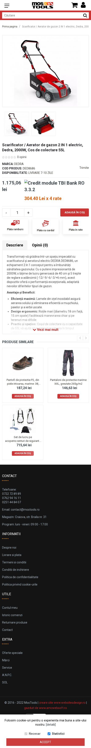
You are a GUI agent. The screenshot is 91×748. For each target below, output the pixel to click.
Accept (45, 742)
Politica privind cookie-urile (19, 584)
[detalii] (51, 724)
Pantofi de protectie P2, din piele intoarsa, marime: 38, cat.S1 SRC (23, 383)
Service (7, 667)
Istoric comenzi (12, 615)
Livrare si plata (11, 555)
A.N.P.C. (7, 675)
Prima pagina (9, 26)
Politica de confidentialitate (20, 577)
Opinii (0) (40, 245)
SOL (5, 682)
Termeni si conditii (14, 562)
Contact (7, 630)
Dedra (19, 164)
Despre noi (9, 547)
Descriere (14, 245)
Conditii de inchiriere (15, 569)
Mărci (6, 660)
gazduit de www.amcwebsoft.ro (45, 708)
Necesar (35, 733)
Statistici (58, 733)
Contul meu (10, 607)
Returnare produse (14, 622)
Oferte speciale (12, 653)
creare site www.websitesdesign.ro (62, 702)
